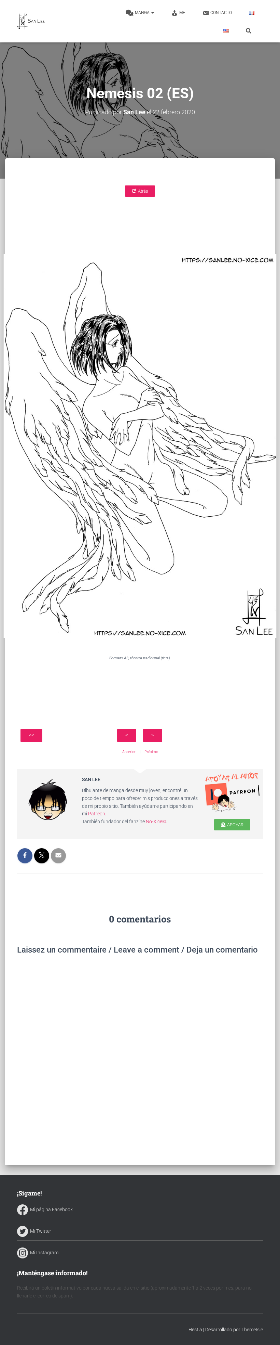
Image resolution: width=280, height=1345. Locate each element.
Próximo (151, 752)
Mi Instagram (43, 1252)
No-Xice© (156, 821)
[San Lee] (31, 21)
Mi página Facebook (50, 1209)
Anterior (129, 752)
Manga (143, 12)
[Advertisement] (140, 219)
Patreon (96, 813)
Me (182, 12)
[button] (152, 12)
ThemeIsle (252, 1329)
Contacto (221, 12)
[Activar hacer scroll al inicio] (266, 1331)
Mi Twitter (39, 1231)
